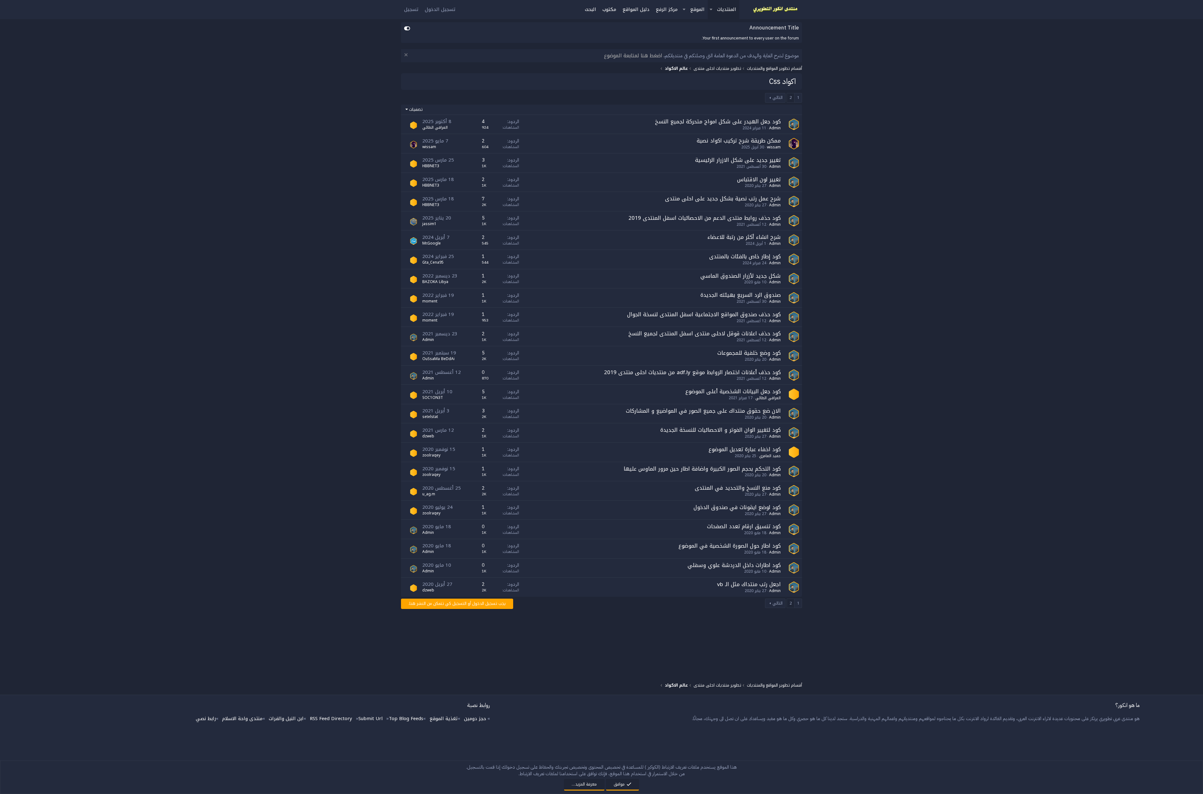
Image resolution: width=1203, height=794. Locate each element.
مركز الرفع (667, 9)
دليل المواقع (635, 9)
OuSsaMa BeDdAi (438, 358)
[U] (413, 491)
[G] (413, 260)
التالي (778, 97)
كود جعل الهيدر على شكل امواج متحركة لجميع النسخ (718, 121)
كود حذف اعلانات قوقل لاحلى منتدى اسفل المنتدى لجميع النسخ (704, 333)
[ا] (413, 125)
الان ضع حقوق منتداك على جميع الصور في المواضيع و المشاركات (703, 411)
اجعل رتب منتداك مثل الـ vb (749, 584)
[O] (413, 356)
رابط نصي (206, 718)
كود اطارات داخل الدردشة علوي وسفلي (734, 565)
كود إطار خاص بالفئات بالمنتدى (745, 256)
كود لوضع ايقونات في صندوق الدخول (737, 507)
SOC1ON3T (432, 397)
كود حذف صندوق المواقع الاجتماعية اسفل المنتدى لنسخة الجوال (704, 314)
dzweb (428, 436)
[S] (413, 395)
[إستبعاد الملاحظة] (406, 55)
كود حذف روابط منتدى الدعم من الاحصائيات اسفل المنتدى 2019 (704, 218)
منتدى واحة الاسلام (242, 718)
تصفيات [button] (416, 109)
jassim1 (429, 223)
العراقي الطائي (435, 127)
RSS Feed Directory (331, 718)
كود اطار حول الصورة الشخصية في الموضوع (730, 546)
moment (429, 301)
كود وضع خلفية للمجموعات (749, 353)
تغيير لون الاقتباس (759, 179)
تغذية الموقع (444, 718)
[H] (413, 164)
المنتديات (726, 9)
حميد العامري (770, 455)
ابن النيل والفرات (286, 718)
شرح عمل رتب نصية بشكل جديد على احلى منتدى (723, 198)
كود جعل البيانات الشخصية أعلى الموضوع (733, 391)
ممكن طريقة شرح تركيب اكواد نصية (739, 141)
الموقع (697, 9)
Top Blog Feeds (406, 718)
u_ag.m (428, 494)
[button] (711, 9)
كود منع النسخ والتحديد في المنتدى (738, 488)
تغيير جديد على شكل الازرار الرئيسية (738, 160)
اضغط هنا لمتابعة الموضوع (633, 55)
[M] (413, 298)
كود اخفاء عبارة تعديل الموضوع (745, 449)
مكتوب (609, 9)
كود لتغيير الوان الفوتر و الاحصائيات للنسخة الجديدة (720, 430)
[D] (413, 434)
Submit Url (370, 718)
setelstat (430, 416)
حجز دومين (475, 718)
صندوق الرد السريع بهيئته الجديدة (740, 295)
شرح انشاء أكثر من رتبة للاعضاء (744, 237)
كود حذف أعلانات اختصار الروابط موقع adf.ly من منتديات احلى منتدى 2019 (692, 372)
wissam (774, 147)
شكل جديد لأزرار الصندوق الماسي (740, 276)
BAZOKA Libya (435, 281)
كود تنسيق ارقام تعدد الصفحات (744, 526)
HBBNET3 (430, 165)
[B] (413, 279)
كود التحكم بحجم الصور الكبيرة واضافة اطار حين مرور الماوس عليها (702, 469)
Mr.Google (431, 243)
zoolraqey (431, 455)
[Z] (413, 453)
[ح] (793, 452)
